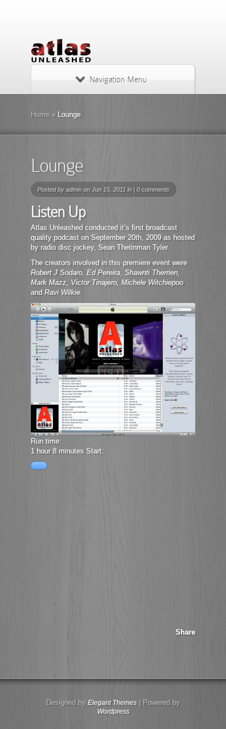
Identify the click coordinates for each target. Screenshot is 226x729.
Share (185, 632)
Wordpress (113, 711)
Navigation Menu (117, 79)
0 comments (153, 189)
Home (40, 114)
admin (74, 189)
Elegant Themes (112, 702)
